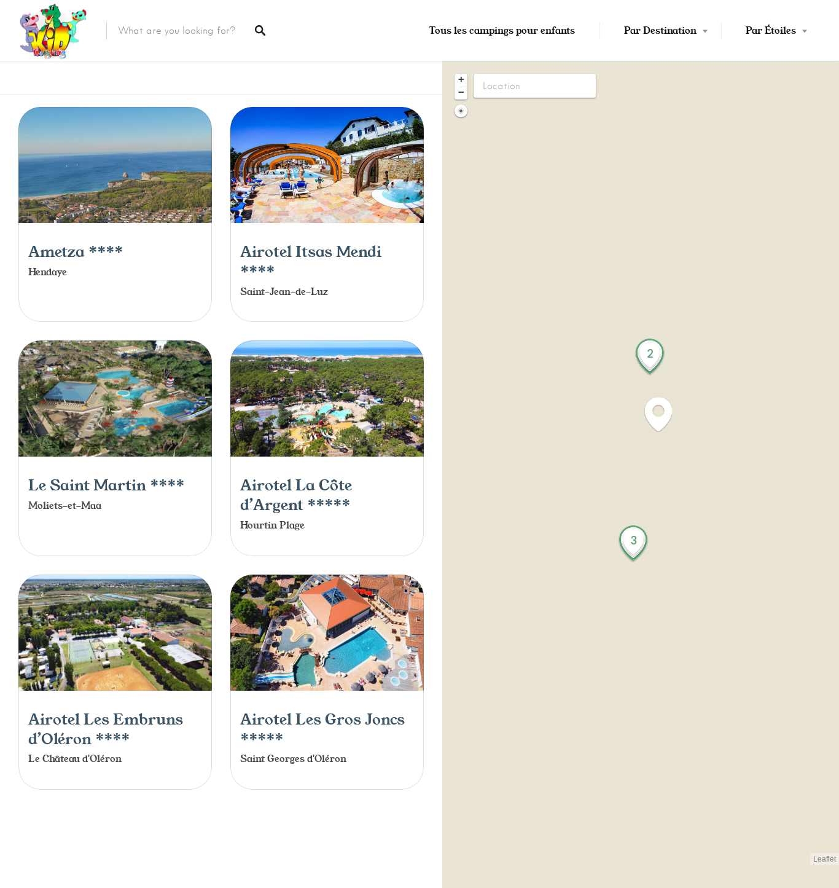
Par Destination (660, 30)
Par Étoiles (771, 30)
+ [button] (461, 79)
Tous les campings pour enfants (502, 30)
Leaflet (824, 859)
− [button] (461, 92)
